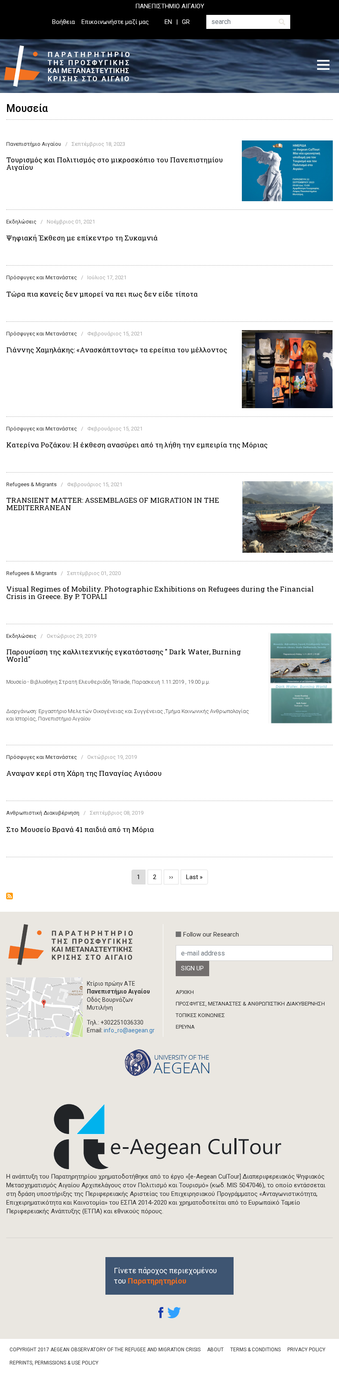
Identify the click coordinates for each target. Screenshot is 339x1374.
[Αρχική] (73, 66)
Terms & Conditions (255, 1350)
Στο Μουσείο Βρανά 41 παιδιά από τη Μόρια (80, 829)
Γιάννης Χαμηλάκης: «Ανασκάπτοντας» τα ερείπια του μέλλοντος (116, 350)
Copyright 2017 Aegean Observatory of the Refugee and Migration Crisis (105, 1350)
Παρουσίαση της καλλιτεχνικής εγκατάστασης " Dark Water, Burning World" (123, 655)
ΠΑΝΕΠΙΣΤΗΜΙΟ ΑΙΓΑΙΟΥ (169, 6)
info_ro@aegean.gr (129, 1030)
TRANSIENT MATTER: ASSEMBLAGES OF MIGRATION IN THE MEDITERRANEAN (112, 504)
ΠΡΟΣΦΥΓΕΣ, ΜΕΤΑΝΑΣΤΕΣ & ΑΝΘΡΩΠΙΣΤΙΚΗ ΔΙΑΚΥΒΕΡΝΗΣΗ (250, 1004)
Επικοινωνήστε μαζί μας (115, 22)
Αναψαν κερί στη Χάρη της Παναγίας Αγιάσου (84, 773)
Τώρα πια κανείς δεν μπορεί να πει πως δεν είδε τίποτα (102, 294)
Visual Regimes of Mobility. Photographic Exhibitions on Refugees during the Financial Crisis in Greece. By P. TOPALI (160, 592)
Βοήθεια (63, 22)
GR (186, 22)
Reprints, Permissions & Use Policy (54, 1363)
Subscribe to (9, 896)
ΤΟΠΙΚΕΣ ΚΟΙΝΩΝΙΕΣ (200, 1015)
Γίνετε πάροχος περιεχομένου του (165, 1275)
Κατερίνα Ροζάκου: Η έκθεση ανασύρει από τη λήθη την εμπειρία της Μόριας (136, 445)
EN (168, 22)
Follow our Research (211, 934)
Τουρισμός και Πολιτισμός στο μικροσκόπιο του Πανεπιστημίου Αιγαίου (114, 163)
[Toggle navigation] (323, 66)
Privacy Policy (306, 1350)
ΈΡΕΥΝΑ (185, 1027)
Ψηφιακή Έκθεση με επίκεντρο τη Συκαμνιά (82, 238)
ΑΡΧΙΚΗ (185, 992)
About (215, 1350)
